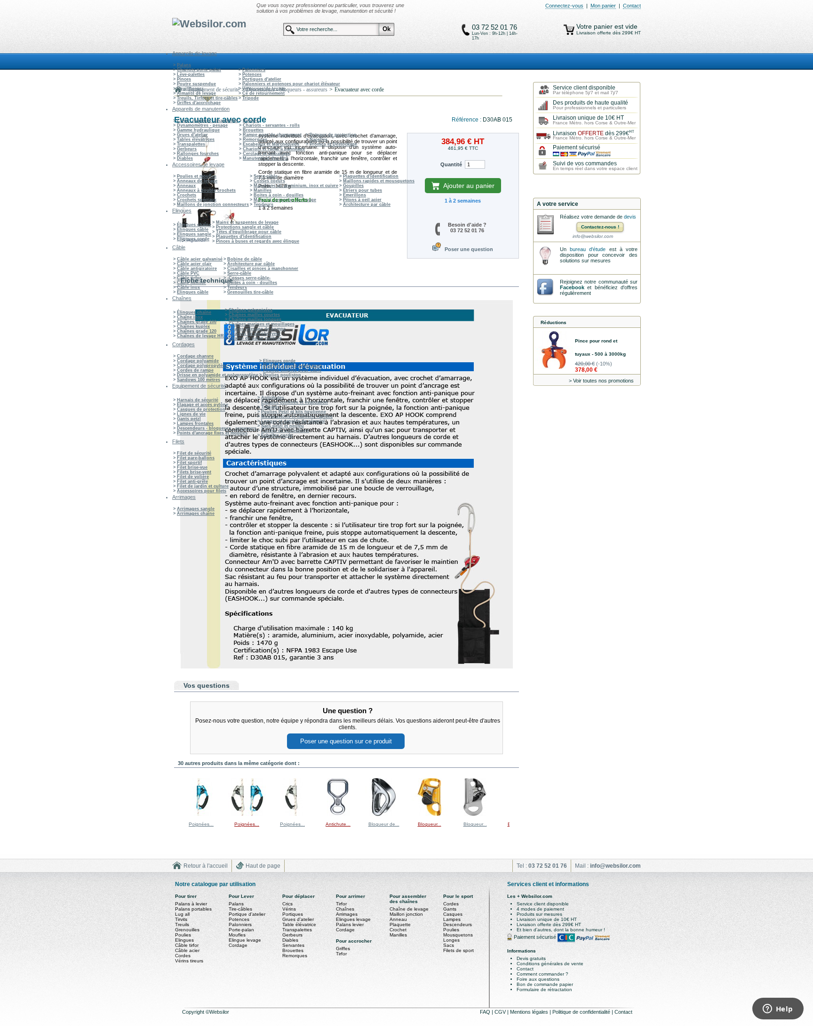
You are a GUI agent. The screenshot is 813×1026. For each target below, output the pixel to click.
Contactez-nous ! (600, 226)
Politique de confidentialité (582, 1012)
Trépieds (270, 407)
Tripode (250, 98)
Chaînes (345, 909)
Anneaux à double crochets (206, 190)
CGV (500, 1012)
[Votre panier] (569, 29)
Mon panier (603, 5)
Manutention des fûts (265, 158)
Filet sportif (189, 462)
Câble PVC (188, 273)
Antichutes (272, 397)
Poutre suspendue (196, 83)
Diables (185, 158)
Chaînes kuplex (193, 326)
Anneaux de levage (197, 181)
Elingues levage (353, 919)
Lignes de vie (191, 414)
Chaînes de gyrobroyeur (255, 333)
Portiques (292, 914)
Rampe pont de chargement (272, 134)
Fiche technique (207, 280)
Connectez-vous (564, 5)
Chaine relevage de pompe (257, 328)
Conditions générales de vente (550, 963)
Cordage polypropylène (202, 365)
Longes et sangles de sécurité (293, 421)
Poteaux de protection (333, 134)
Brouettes (253, 130)
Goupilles (353, 185)
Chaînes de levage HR (200, 336)
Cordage (238, 945)
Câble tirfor (189, 278)
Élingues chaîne (194, 224)
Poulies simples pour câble (292, 370)
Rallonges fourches (198, 153)
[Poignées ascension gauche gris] (292, 814)
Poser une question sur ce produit (346, 741)
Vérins (289, 909)
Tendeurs (263, 204)
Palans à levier (191, 903)
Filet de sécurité (194, 453)
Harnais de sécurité (197, 400)
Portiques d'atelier (261, 79)
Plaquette (400, 924)
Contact (632, 5)
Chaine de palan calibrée (255, 338)
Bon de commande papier (545, 984)
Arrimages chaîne (196, 513)
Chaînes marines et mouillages (262, 324)
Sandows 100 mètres (198, 379)
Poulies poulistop (282, 375)
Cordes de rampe (195, 370)
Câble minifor (191, 282)
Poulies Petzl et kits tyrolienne (293, 411)
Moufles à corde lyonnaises (292, 365)
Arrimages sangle (196, 508)
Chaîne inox (190, 317)
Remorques (255, 139)
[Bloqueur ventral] (429, 814)
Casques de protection (201, 409)
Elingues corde (193, 238)
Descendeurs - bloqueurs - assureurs (216, 428)
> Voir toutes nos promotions (601, 380)
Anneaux (186, 185)
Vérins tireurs (189, 960)
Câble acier (187, 950)
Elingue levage (245, 940)
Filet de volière (193, 476)
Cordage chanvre (195, 356)
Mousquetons (458, 934)
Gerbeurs (187, 149)
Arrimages (347, 914)
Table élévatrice (299, 924)
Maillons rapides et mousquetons (378, 181)
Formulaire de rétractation (544, 989)
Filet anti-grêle (192, 481)
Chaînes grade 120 (196, 331)
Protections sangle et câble (245, 227)
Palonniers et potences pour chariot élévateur (291, 83)
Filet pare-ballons (196, 458)
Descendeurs (457, 924)
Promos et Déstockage (333, 144)
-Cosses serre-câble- (249, 278)
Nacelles (318, 139)
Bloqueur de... (383, 824)
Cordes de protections (285, 430)
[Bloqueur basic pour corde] (475, 814)
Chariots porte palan (199, 69)
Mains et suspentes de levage (285, 199)
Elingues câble (192, 229)
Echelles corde (277, 435)
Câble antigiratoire (197, 268)
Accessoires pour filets (201, 491)
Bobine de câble (244, 259)
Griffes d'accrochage (199, 102)
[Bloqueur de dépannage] (384, 814)
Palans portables (193, 909)
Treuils (182, 924)
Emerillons (354, 195)
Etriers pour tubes (362, 190)
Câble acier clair (194, 263)
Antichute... (338, 824)
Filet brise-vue (192, 467)
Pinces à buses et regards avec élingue (257, 241)
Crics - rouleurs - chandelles (207, 120)
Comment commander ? (542, 974)
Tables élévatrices (196, 139)
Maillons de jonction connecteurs (213, 204)
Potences (252, 74)
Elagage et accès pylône (202, 404)
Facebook (572, 287)
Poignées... (201, 824)
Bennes (251, 120)
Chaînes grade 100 (196, 321)
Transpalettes (191, 144)
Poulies (183, 934)
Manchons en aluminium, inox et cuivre (296, 185)
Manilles (262, 190)
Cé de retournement (263, 93)
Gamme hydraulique (198, 130)
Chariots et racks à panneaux (274, 149)
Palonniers (253, 69)
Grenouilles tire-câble (250, 292)
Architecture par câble (367, 204)
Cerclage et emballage (266, 153)
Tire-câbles (240, 909)
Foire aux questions (538, 979)
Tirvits (181, 919)
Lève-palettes (191, 74)
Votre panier (595, 26)
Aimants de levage (196, 93)
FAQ (486, 1012)
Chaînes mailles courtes (254, 314)
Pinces (184, 79)
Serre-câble (266, 176)
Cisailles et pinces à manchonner (262, 268)
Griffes (343, 948)
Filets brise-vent (194, 472)
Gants (449, 909)
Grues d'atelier (192, 134)
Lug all (182, 914)
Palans (184, 65)
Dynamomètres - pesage (202, 125)
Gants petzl (189, 418)
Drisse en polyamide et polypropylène (217, 375)
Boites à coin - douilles (278, 195)
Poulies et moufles (196, 176)
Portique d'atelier (247, 914)
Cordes (183, 955)
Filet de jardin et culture (203, 486)
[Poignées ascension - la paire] (247, 814)
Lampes (452, 919)
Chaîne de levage (409, 909)
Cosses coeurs (269, 181)
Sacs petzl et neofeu (282, 425)
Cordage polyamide (198, 360)
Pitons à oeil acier (362, 199)
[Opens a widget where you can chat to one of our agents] (778, 1009)
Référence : (467, 119)
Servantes (293, 945)
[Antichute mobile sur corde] (338, 814)
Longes (451, 940)
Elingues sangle (194, 234)
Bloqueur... (429, 824)
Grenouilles (187, 929)
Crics (287, 903)
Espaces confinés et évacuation (294, 402)
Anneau (398, 919)
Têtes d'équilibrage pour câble (248, 231)
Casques (452, 914)
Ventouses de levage (264, 88)
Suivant (512, 796)
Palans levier (350, 924)
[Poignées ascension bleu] (201, 814)
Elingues (184, 940)
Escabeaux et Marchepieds (271, 144)
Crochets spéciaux (196, 199)
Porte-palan (241, 929)
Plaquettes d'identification (371, 176)
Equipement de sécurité (213, 89)
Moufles (237, 934)
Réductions (553, 322)
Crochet (398, 929)
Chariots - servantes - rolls (271, 125)
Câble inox (188, 287)
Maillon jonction (406, 914)
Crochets (186, 195)
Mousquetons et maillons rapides (297, 416)
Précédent (176, 796)
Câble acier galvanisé (200, 259)
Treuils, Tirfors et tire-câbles (207, 98)
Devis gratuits (531, 958)
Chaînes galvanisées (250, 310)
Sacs (448, 945)
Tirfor (341, 903)
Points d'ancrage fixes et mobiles (212, 433)
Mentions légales (530, 1012)
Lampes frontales (195, 423)
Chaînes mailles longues (255, 319)
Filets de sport (458, 950)
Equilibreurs (190, 88)
